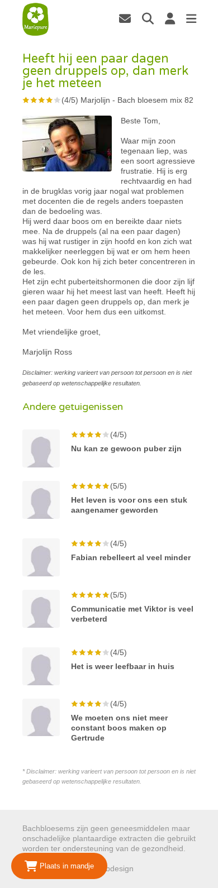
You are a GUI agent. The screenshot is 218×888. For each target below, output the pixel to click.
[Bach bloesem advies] (35, 19)
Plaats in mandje (65, 866)
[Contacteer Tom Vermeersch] (125, 18)
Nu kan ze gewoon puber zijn (126, 448)
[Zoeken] (148, 18)
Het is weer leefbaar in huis (122, 666)
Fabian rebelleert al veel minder (131, 557)
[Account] (170, 18)
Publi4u (149, 868)
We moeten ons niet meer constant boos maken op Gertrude (119, 727)
